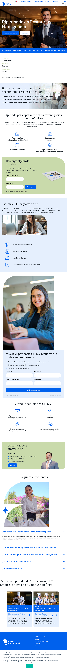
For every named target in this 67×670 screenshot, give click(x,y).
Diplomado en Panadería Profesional (44, 615)
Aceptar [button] (29, 666)
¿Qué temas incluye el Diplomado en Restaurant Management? (30, 554)
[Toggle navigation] (63, 4)
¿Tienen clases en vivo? (12, 568)
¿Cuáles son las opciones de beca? (17, 561)
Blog (36, 645)
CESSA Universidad (40, 637)
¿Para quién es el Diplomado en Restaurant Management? (27, 532)
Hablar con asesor (10, 33)
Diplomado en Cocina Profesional (16, 615)
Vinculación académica (41, 641)
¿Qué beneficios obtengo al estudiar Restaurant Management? (29, 547)
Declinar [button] (37, 666)
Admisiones (38, 643)
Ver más (12, 465)
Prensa (37, 639)
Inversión (24, 33)
